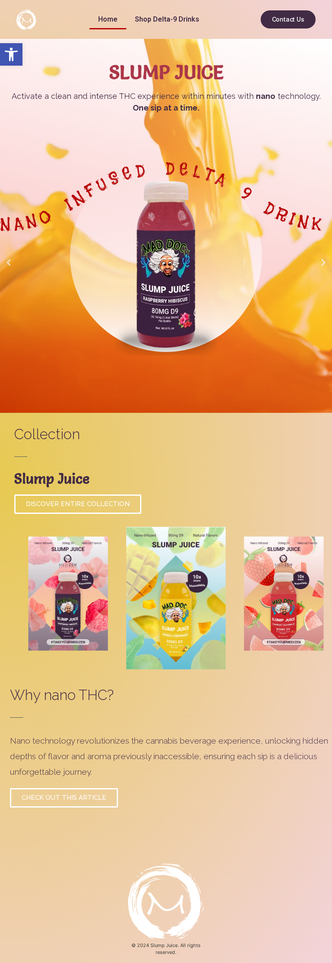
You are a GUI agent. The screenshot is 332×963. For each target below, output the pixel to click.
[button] (11, 54)
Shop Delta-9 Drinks (167, 19)
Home (108, 19)
